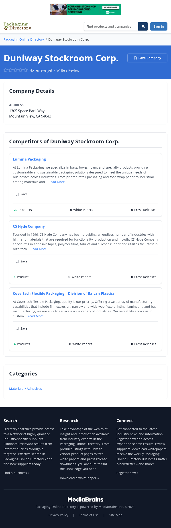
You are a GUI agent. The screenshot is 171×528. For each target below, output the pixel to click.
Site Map (115, 515)
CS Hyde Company (29, 226)
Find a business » (16, 473)
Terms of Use (89, 515)
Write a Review (68, 70)
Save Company (149, 58)
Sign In (159, 26)
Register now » (127, 473)
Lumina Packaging (29, 159)
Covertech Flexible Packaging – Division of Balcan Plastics (63, 293)
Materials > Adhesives (25, 388)
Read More (57, 182)
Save (23, 194)
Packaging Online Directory (24, 39)
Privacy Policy (58, 515)
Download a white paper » (79, 478)
